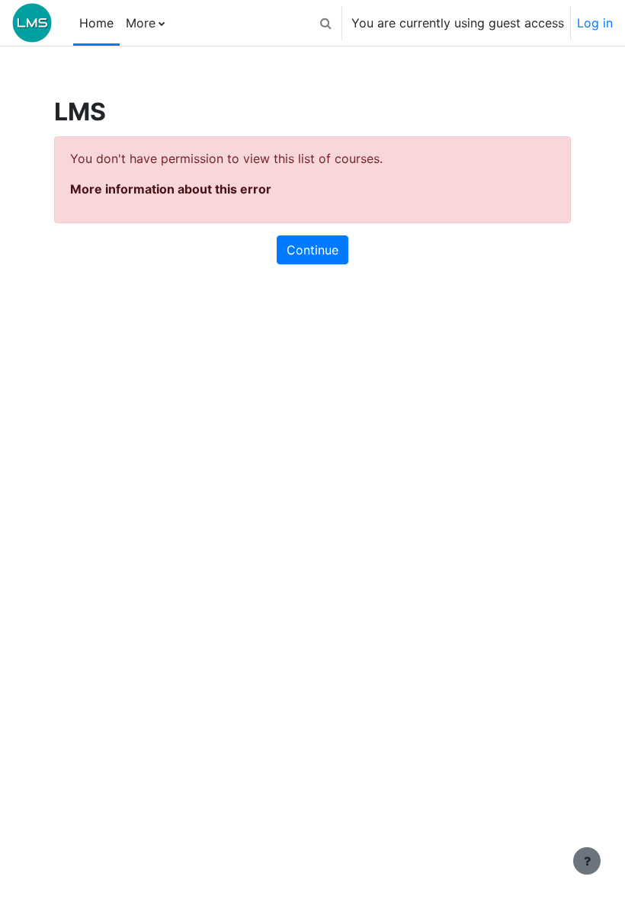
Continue (312, 250)
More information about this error (170, 189)
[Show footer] (587, 861)
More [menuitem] (140, 22)
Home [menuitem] (96, 22)
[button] (325, 23)
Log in (595, 22)
